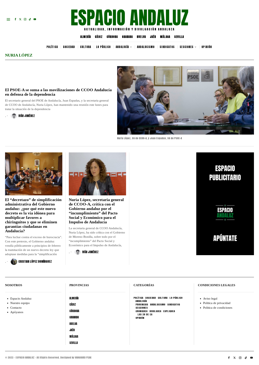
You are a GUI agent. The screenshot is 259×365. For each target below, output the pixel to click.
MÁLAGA (165, 37)
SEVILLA (179, 37)
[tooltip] (15, 19)
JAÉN (153, 37)
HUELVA (141, 37)
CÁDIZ (99, 37)
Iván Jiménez (26, 116)
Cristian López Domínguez (35, 261)
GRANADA (127, 37)
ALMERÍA (85, 37)
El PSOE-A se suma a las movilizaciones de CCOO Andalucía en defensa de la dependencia (58, 92)
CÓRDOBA (112, 37)
